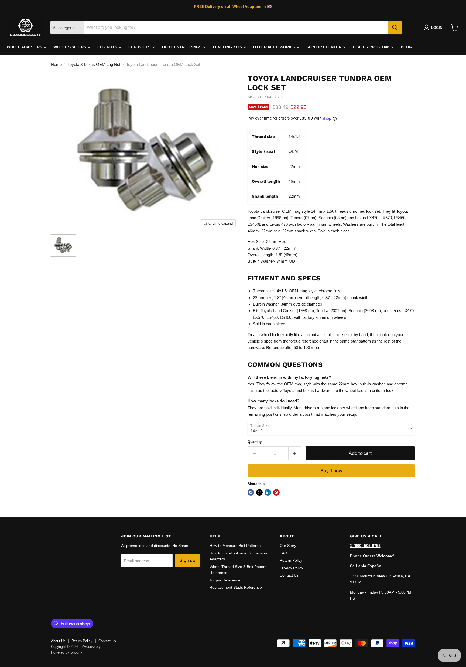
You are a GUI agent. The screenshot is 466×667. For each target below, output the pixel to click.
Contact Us (289, 575)
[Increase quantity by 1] (295, 453)
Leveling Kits (228, 47)
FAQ (283, 553)
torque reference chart (308, 341)
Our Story (288, 545)
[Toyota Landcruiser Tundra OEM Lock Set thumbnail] (63, 245)
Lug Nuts (107, 47)
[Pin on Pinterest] (276, 492)
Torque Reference (225, 580)
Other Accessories (274, 47)
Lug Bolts (140, 47)
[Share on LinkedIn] (268, 492)
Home (56, 64)
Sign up (187, 560)
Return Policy (291, 560)
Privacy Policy (291, 568)
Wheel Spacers (70, 47)
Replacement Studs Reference (236, 587)
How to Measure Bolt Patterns (235, 545)
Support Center (324, 47)
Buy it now (331, 470)
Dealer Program (371, 47)
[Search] (395, 27)
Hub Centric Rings (182, 47)
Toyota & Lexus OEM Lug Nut (94, 64)
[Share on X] (259, 492)
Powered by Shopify (66, 652)
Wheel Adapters (25, 47)
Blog (406, 47)
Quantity (255, 442)
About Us (58, 641)
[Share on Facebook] (251, 492)
